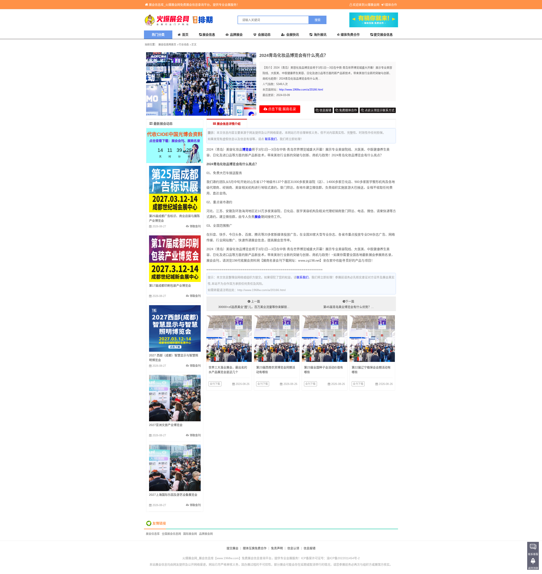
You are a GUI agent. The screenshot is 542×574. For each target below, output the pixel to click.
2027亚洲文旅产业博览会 (166, 425)
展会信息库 (153, 533)
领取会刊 (195, 226)
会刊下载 (215, 383)
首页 (184, 34)
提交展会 (232, 548)
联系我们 (271, 139)
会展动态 (264, 34)
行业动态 (184, 44)
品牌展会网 (206, 533)
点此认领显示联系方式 (379, 110)
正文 (193, 44)
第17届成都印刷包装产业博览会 (170, 285)
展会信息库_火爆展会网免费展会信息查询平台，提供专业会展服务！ (194, 4)
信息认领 (293, 548)
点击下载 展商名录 (281, 109)
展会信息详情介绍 (228, 123)
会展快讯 (292, 34)
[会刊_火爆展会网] (207, 19)
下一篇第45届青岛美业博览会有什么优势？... (348, 304)
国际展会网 (190, 533)
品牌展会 (236, 34)
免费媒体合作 (347, 110)
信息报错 (325, 110)
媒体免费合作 (350, 34)
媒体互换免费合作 (255, 548)
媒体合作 (391, 4)
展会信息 (208, 34)
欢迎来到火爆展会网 (366, 4)
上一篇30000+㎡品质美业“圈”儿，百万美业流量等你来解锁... (253, 304)
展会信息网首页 (167, 44)
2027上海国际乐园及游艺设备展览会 (173, 494)
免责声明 (277, 548)
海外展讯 (319, 34)
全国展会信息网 (171, 533)
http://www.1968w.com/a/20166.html (301, 89)
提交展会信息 (383, 34)
